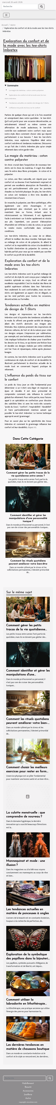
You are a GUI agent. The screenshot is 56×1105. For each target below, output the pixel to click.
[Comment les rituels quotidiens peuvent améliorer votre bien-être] (27, 545)
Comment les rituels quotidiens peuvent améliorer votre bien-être (27, 723)
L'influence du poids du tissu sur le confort (24, 107)
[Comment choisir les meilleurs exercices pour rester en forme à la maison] (28, 751)
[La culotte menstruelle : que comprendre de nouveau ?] (28, 796)
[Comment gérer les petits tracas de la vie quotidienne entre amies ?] (27, 457)
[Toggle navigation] (6, 15)
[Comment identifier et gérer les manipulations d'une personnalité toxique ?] (27, 499)
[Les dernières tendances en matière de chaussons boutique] (28, 1029)
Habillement (28, 1083)
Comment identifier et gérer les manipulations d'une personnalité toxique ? (28, 518)
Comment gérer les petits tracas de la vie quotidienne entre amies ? (25, 629)
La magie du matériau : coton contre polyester (26, 90)
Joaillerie (28, 1095)
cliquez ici (32, 427)
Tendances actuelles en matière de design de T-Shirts (29, 103)
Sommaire (12, 86)
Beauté (28, 1087)
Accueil (5, 25)
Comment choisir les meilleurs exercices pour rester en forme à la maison (27, 771)
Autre (12, 25)
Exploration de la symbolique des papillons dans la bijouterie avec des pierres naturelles (27, 958)
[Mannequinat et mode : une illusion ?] (28, 845)
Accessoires (28, 1091)
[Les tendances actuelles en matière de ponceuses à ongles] (28, 893)
